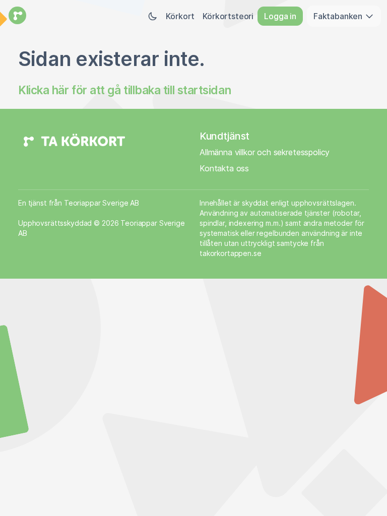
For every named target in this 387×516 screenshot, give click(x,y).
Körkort (180, 16)
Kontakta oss (224, 168)
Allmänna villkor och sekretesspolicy (265, 152)
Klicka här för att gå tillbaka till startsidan (124, 90)
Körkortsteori (228, 16)
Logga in (280, 16)
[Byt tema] (153, 16)
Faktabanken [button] (338, 16)
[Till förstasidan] (16, 16)
